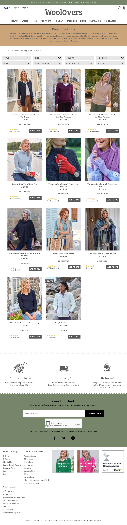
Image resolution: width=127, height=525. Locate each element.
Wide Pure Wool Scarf (63, 253)
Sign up (94, 413)
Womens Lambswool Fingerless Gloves (63, 185)
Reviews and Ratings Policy (14, 497)
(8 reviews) (90, 268)
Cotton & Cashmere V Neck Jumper (24, 323)
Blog (26, 474)
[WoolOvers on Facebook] (54, 437)
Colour (70, 58)
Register (25, 8)
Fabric (6, 63)
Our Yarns (28, 465)
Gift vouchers (8, 491)
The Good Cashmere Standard (36, 480)
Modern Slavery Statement (14, 512)
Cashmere (71, 21)
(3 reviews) (52, 337)
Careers (27, 468)
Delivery (6, 456)
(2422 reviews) (53, 131)
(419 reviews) (14, 270)
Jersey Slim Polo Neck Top (24, 184)
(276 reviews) (53, 268)
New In (14, 21)
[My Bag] (124, 8)
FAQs (5, 474)
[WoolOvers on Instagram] (72, 437)
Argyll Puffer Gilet (63, 323)
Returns (6, 459)
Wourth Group (30, 456)
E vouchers (7, 494)
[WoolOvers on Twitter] (63, 437)
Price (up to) (72, 63)
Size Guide (7, 462)
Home (83, 21)
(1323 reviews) (14, 199)
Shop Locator (29, 459)
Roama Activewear (32, 483)
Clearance (95, 21)
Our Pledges (8, 510)
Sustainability (30, 471)
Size (37, 58)
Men (35, 21)
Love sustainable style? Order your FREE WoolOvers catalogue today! (63, 2)
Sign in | (17, 8)
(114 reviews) (14, 337)
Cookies (6, 506)
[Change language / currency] (6, 8)
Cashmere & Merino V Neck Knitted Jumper (63, 116)
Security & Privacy (10, 500)
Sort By (101, 63)
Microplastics (29, 477)
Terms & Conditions (11, 503)
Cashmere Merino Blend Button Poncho (24, 254)
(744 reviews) (53, 201)
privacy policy (93, 431)
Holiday (59, 21)
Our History (29, 462)
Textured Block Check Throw (102, 253)
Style (6, 58)
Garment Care (9, 468)
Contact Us (7, 471)
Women (25, 21)
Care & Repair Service (12, 465)
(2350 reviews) (14, 131)
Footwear (46, 21)
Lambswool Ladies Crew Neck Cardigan (25, 116)
